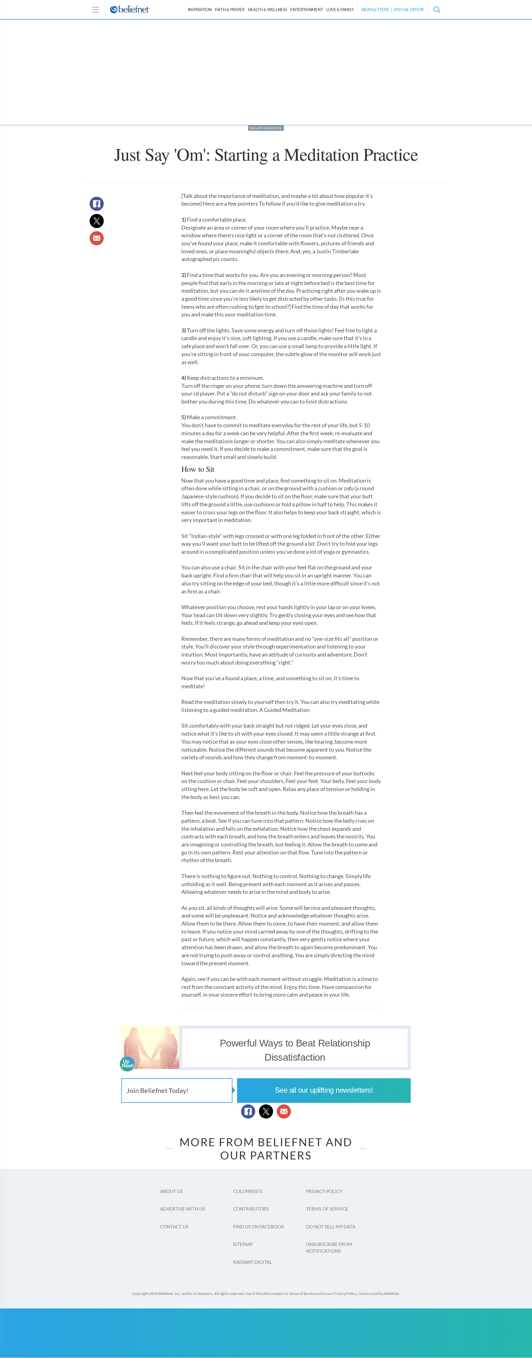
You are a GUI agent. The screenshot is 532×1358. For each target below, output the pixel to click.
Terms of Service (327, 1208)
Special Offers (409, 9)
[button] (436, 9)
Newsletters (375, 9)
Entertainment (306, 9)
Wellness (267, 9)
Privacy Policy (324, 1191)
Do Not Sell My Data (330, 1226)
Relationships (266, 128)
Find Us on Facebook (258, 1226)
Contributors (251, 1208)
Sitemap (243, 1244)
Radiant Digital (252, 1262)
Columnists (248, 1191)
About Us (171, 1191)
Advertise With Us (182, 1208)
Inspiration (200, 9)
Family (340, 9)
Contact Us (174, 1226)
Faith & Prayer (229, 9)
